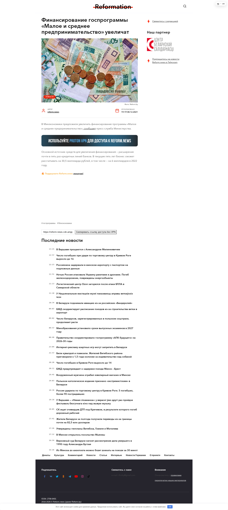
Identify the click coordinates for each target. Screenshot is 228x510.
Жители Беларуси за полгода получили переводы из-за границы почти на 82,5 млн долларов (94, 421)
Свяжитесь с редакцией (165, 21)
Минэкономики (65, 223)
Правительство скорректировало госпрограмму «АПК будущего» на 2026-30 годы (96, 339)
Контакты (169, 455)
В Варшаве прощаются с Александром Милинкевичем (88, 249)
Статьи (103, 455)
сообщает (89, 128)
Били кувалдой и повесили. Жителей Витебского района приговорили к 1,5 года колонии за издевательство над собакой (94, 355)
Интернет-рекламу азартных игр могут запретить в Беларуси (91, 347)
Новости (50, 97)
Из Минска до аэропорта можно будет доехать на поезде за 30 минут (97, 450)
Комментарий (75, 455)
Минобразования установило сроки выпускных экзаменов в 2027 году (94, 330)
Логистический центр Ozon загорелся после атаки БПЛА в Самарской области (90, 286)
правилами (176, 475)
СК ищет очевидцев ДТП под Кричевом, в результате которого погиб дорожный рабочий (96, 411)
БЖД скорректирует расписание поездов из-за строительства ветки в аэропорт (96, 311)
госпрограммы (49, 223)
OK (170, 507)
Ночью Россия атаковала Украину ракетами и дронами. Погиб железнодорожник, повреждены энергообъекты (92, 276)
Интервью (116, 455)
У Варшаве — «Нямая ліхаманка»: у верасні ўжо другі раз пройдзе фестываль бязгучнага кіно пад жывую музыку (94, 402)
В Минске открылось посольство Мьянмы (80, 434)
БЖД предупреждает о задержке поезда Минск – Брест (88, 369)
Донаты (46, 455)
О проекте (155, 455)
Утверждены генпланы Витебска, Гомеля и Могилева (87, 428)
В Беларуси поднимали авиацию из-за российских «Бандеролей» (94, 303)
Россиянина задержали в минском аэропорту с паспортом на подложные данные (92, 267)
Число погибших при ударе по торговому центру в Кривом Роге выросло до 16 (93, 257)
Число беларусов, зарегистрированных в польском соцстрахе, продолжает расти (92, 320)
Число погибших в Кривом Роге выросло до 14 (83, 362)
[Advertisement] (89, 197)
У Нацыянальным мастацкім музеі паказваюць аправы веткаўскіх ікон (94, 295)
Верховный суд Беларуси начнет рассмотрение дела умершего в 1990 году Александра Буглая (94, 442)
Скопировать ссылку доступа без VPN (96, 232)
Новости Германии (136, 455)
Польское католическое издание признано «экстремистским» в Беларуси (93, 383)
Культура (59, 455)
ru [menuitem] (218, 4)
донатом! (78, 173)
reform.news (53, 112)
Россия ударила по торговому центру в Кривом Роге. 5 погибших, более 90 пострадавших (94, 392)
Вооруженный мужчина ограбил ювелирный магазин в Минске (93, 375)
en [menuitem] (223, 4)
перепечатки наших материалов (170, 480)
